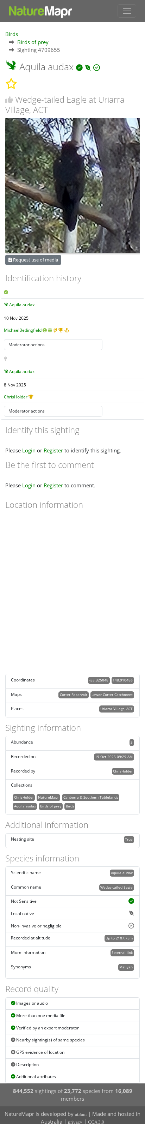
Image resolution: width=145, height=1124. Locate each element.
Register (53, 450)
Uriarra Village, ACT (116, 708)
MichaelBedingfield (23, 330)
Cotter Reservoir (73, 694)
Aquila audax (21, 305)
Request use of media (35, 260)
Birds (11, 33)
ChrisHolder (15, 397)
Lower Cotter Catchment (112, 694)
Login (29, 450)
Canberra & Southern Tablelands (90, 797)
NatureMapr (48, 797)
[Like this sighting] (9, 100)
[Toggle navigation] (127, 11)
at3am (81, 1114)
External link (122, 952)
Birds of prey (33, 42)
